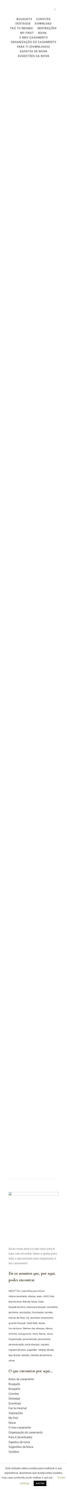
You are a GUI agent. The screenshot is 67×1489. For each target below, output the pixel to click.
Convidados (38, 1312)
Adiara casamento (18, 1296)
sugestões (32, 1350)
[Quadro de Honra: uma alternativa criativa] (33, 215)
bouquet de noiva (17, 1307)
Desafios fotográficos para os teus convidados (31, 137)
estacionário (47, 1317)
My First (13, 1418)
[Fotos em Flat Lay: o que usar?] (33, 333)
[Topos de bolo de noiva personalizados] (33, 678)
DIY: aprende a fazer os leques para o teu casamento (32, 486)
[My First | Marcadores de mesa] (33, 1101)
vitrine (11, 1360)
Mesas (49, 1328)
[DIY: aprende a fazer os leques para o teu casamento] (33, 447)
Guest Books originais (26, 602)
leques (42, 1323)
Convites (14, 1393)
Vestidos (14, 1451)
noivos (50, 1334)
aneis (39, 1296)
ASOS (46, 1296)
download (35, 1317)
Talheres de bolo (46, 1350)
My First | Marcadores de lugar (33, 1023)
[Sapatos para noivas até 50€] (33, 806)
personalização (16, 1344)
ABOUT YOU (14, 1291)
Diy (27, 1317)
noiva (35, 1334)
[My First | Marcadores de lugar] (33, 1003)
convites (49, 1312)
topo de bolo (14, 1355)
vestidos (25, 1355)
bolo (52, 1296)
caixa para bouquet (36, 1307)
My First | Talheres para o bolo (32, 931)
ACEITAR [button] (40, 1483)
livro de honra (15, 1328)
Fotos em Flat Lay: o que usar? (32, 371)
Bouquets (14, 1384)
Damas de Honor (17, 1317)
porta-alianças (32, 1344)
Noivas (42, 1334)
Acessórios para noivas (33, 1291)
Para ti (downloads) (20, 1437)
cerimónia (13, 1312)
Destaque (14, 1398)
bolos (41, 1301)
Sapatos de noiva (17, 1350)
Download (15, 1403)
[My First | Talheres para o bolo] (33, 911)
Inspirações (16, 1413)
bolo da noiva (15, 1301)
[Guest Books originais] (33, 565)
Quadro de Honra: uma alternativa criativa (27, 255)
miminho (13, 1334)
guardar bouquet (17, 1323)
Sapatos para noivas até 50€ (30, 843)
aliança (31, 1296)
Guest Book (32, 1323)
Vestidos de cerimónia (41, 1355)
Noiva (12, 1422)
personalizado (30, 1339)
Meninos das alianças (33, 1328)
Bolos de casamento (21, 1379)
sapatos (45, 1344)
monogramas (24, 1334)
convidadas (25, 1312)
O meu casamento (20, 1427)
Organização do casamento (26, 1432)
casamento (52, 1307)
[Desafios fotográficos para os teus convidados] (33, 97)
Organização (15, 1339)
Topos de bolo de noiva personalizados (27, 718)
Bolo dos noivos (30, 1301)
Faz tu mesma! (17, 1408)
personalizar (44, 1339)
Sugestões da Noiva (21, 1447)
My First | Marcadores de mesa (32, 1121)
